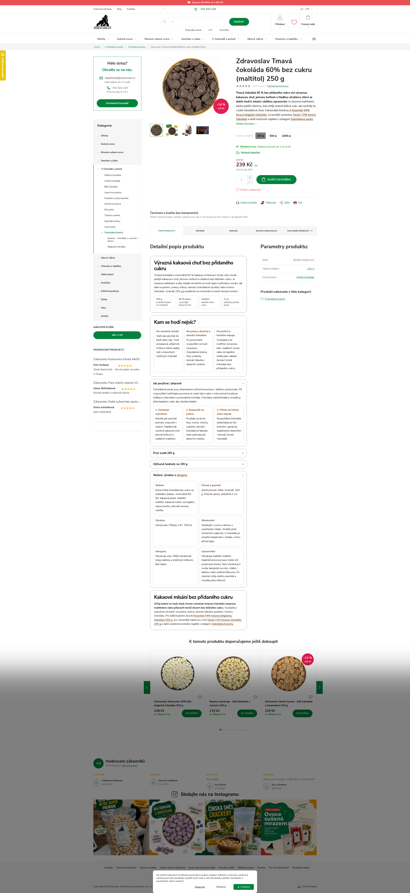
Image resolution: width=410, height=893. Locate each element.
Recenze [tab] (200, 231)
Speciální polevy (112, 221)
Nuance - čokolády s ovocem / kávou (123, 239)
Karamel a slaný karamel (116, 198)
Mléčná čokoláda (112, 175)
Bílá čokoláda (110, 186)
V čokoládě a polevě (111, 168)
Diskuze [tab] (233, 231)
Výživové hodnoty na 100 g (170, 464)
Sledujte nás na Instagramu (210, 794)
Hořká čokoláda (112, 180)
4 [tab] (229, 730)
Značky (104, 316)
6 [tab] (235, 730)
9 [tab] (243, 730)
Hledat (239, 22)
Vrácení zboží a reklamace (172, 867)
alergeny (182, 475)
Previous (147, 687)
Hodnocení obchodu (102, 9)
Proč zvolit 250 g (163, 453)
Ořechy (104, 135)
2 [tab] (223, 730)
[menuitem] (103, 39)
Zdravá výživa (108, 257)
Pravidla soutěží (226, 867)
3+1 (210, 30)
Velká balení (107, 274)
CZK (307, 9)
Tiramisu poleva (112, 215)
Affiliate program (245, 867)
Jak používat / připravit (167, 383)
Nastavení (200, 887)
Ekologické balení (300, 867)
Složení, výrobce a (170, 475)
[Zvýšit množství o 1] (249, 177)
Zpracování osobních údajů (202, 867)
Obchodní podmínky (126, 867)
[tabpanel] (178, 687)
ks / (117, 335)
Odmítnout (221, 887)
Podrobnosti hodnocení (277, 86)
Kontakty (131, 9)
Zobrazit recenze (129, 765)
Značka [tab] (266, 231)
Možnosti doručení (250, 152)
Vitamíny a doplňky (111, 266)
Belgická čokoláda (116, 246)
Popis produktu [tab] (166, 231)
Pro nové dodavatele (279, 867)
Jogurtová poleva (112, 192)
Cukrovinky (109, 226)
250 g (310, 269)
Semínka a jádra (109, 160)
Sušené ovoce (108, 143)
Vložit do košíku (279, 179)
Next (319, 687)
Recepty (261, 867)
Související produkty (298, 231)
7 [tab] (237, 730)
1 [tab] (220, 730)
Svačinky (224, 30)
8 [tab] (240, 730)
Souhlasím (245, 887)
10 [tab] (246, 730)
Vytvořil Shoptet (309, 886)
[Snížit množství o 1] (249, 182)
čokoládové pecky (302, 119)
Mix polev (109, 209)
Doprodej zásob (193, 30)
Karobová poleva (112, 203)
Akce (103, 307)
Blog (119, 9)
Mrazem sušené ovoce (112, 152)
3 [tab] (226, 730)
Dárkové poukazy (110, 291)
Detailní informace (245, 123)
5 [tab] (232, 730)
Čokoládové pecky (113, 232)
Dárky (104, 299)
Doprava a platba (148, 867)
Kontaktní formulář (117, 103)
